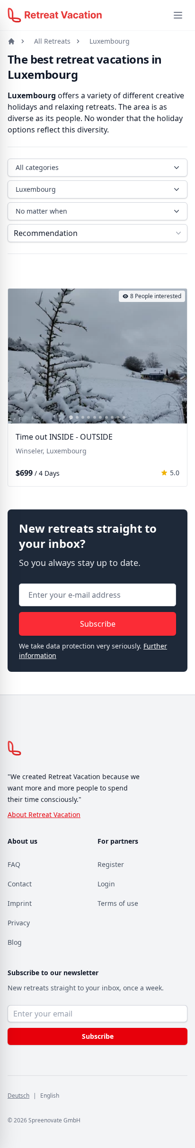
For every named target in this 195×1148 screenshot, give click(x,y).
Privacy (19, 922)
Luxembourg (109, 41)
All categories (37, 167)
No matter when (41, 211)
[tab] (71, 417)
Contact (20, 883)
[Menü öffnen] (177, 15)
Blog (15, 942)
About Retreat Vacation (44, 814)
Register (111, 864)
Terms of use (118, 903)
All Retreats (52, 41)
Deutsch (18, 1096)
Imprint (20, 903)
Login (106, 883)
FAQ (14, 864)
